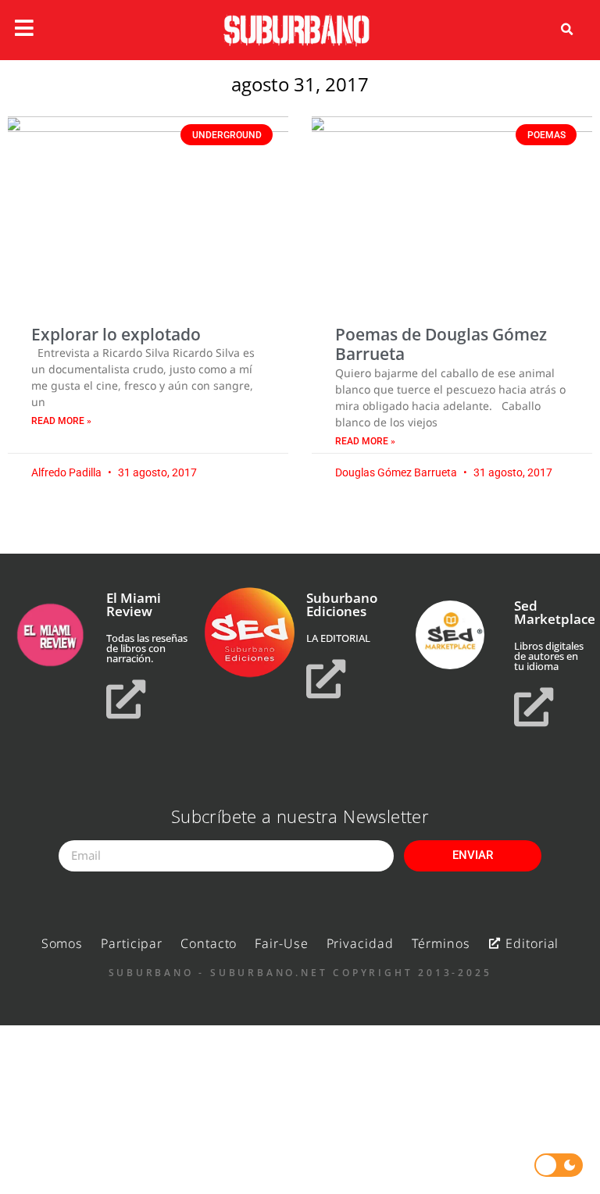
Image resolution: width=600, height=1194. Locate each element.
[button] (567, 30)
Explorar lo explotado (116, 334)
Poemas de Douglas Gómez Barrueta (441, 344)
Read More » (61, 420)
